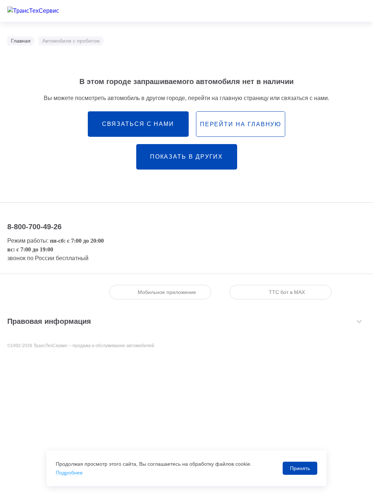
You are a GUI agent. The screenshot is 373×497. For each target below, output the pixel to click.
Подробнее (69, 473)
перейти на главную (241, 124)
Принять (300, 468)
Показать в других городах (186, 162)
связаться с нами (138, 124)
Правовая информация (49, 321)
